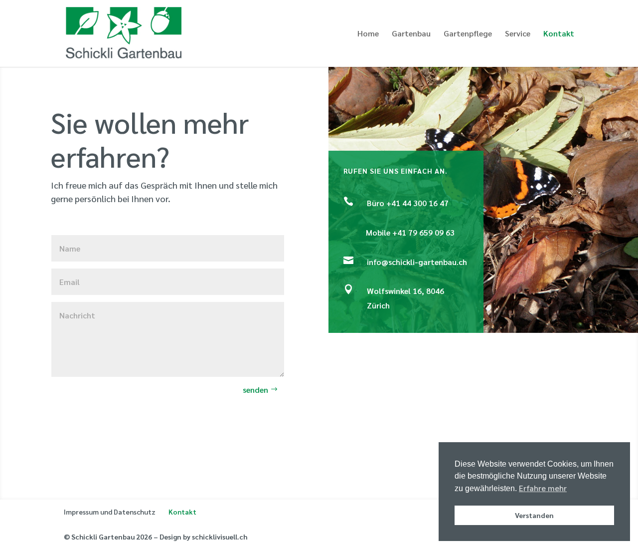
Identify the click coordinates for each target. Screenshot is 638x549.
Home (368, 34)
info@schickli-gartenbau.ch (417, 262)
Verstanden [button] (534, 515)
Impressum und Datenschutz (110, 511)
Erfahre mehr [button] (543, 488)
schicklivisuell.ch (219, 536)
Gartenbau (411, 34)
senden (255, 389)
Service (517, 34)
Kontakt (558, 34)
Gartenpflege (468, 34)
